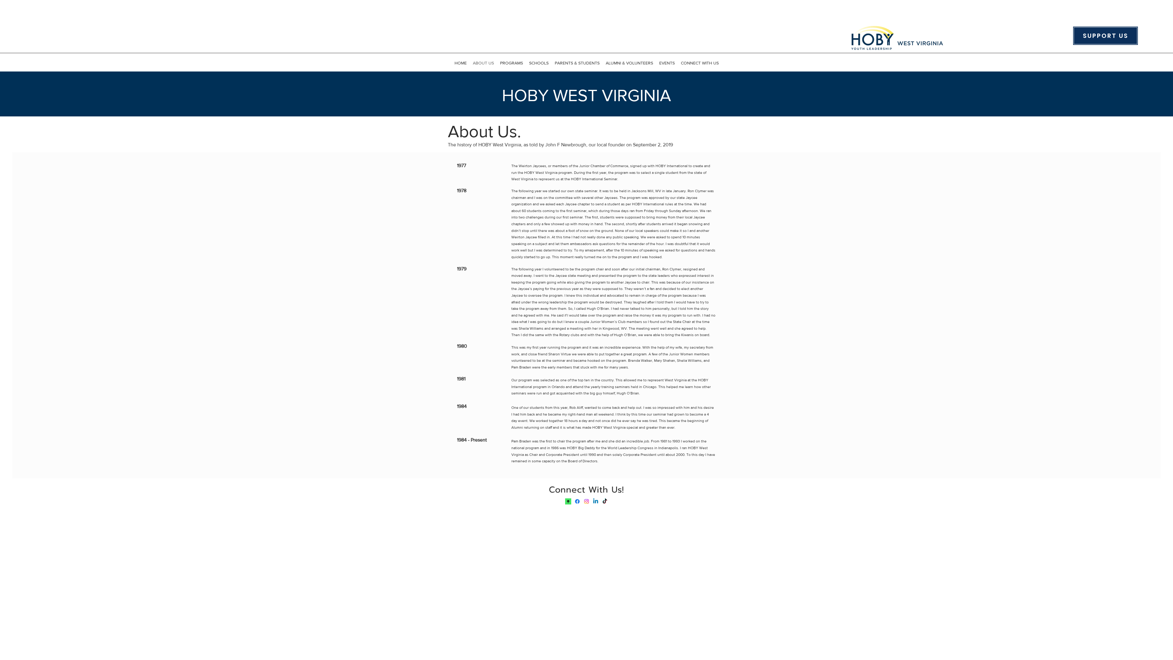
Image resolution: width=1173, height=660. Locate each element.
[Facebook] (577, 501)
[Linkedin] (596, 501)
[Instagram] (586, 501)
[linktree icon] (568, 501)
